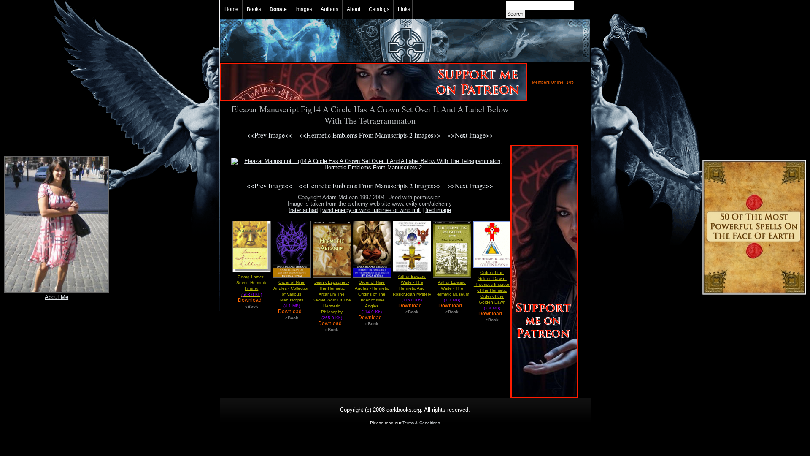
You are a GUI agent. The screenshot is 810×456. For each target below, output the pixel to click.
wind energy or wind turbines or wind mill (371, 210)
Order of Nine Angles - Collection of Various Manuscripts (291, 294)
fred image (438, 210)
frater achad (303, 210)
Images (303, 9)
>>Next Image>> (470, 134)
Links (404, 9)
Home (231, 9)
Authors (329, 9)
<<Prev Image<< (269, 134)
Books (254, 9)
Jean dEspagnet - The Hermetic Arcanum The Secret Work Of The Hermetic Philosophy (332, 300)
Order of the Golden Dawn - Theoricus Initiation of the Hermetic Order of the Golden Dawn (492, 290)
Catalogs (379, 9)
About (353, 9)
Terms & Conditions (421, 423)
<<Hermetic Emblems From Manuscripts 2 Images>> (370, 134)
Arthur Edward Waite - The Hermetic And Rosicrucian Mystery (412, 288)
